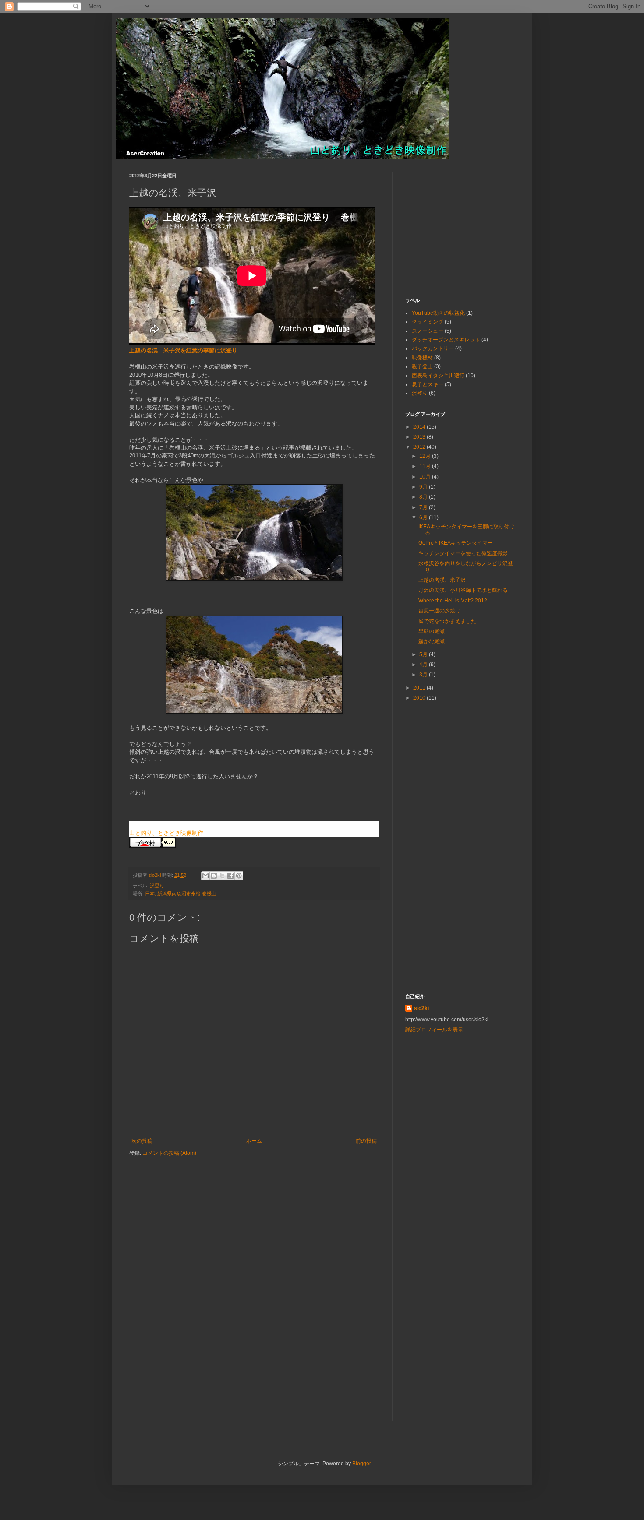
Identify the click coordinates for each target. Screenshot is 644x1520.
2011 (420, 688)
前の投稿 (366, 1141)
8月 (424, 497)
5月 (424, 654)
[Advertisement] (460, 227)
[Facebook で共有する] (230, 875)
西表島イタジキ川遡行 (438, 376)
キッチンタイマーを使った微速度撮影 (463, 553)
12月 (425, 456)
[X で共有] (222, 875)
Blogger (361, 1463)
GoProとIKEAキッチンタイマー (455, 543)
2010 (420, 698)
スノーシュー (427, 331)
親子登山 (422, 366)
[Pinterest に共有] (238, 875)
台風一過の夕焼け (439, 611)
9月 (424, 487)
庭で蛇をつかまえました (447, 621)
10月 (425, 477)
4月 (424, 664)
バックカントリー (433, 348)
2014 (420, 427)
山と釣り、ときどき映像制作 (166, 833)
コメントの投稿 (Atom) (169, 1153)
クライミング (427, 322)
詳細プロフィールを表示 (434, 1030)
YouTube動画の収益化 (438, 313)
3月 (424, 675)
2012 (420, 447)
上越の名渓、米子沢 (442, 580)
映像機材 (422, 358)
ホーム (254, 1141)
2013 (420, 437)
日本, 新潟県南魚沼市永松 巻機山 (180, 893)
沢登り (157, 885)
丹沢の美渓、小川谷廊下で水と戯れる (463, 590)
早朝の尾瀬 (431, 631)
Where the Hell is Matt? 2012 (452, 601)
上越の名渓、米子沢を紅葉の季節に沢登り (183, 350)
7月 (424, 507)
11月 (425, 466)
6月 (424, 517)
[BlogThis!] (213, 875)
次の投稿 (141, 1141)
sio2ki (421, 1008)
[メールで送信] (205, 875)
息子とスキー (427, 384)
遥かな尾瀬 (431, 641)
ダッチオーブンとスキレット (446, 340)
